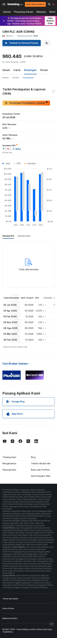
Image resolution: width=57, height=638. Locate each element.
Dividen (15, 77)
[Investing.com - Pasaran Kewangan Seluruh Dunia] (15, 4)
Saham (7, 12)
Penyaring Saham (23, 12)
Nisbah (5, 77)
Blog (33, 457)
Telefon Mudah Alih (40, 463)
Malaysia (41, 12)
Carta (17, 70)
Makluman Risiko (9, 618)
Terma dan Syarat (10, 598)
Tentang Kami (9, 457)
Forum (44, 70)
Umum (6, 70)
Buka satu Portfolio (40, 469)
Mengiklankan (9, 463)
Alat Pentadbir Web (40, 476)
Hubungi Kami (9, 469)
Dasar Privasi (8, 608)
